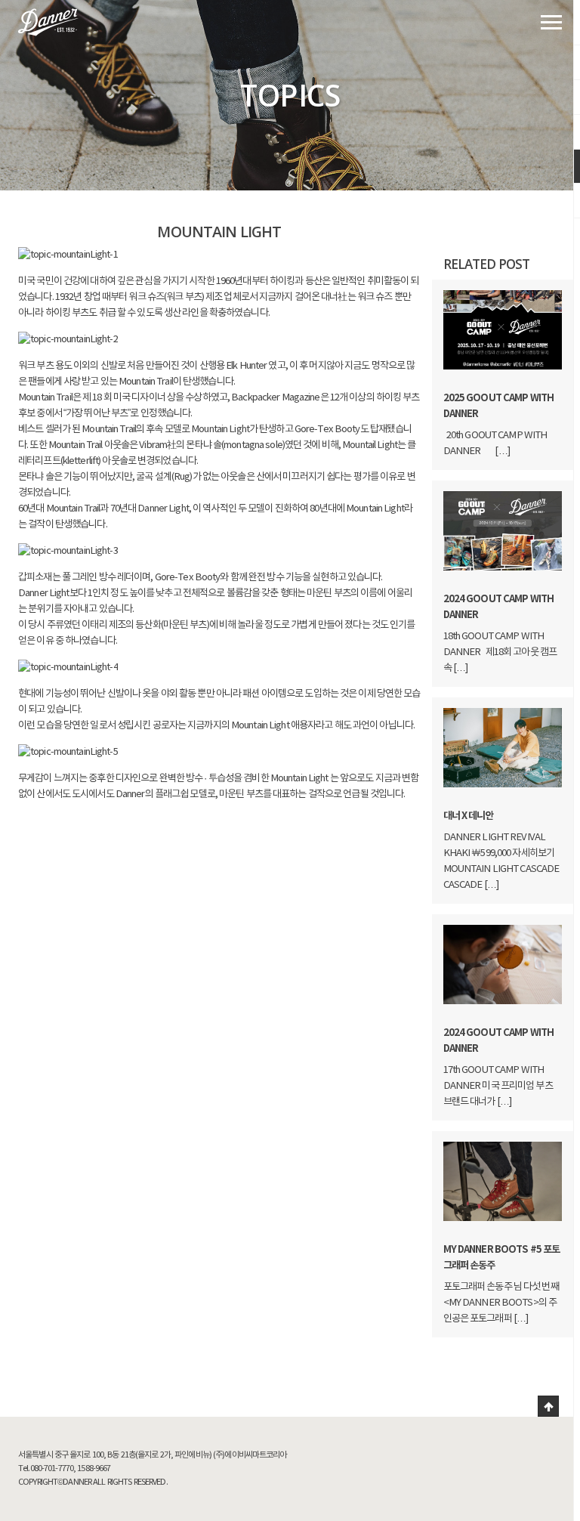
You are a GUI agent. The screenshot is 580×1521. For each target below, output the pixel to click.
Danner (48, 23)
